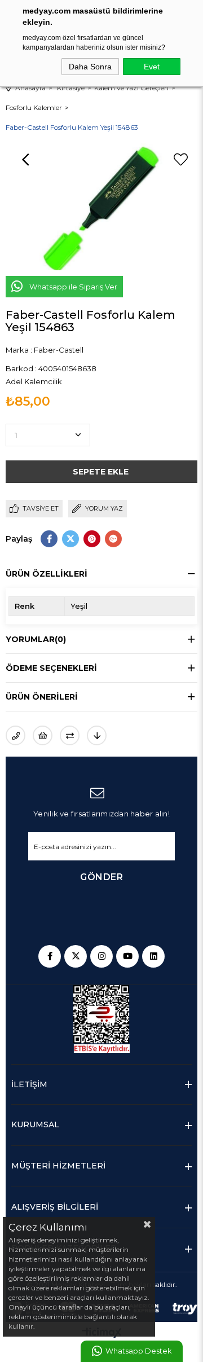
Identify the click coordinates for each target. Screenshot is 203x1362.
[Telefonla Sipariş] (15, 735)
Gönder (101, 877)
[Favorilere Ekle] (180, 159)
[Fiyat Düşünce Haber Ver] (97, 735)
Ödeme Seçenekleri (51, 668)
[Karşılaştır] (70, 735)
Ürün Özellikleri (46, 574)
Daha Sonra (90, 66)
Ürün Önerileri (42, 697)
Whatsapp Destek (138, 1351)
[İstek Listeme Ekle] (42, 735)
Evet (152, 66)
